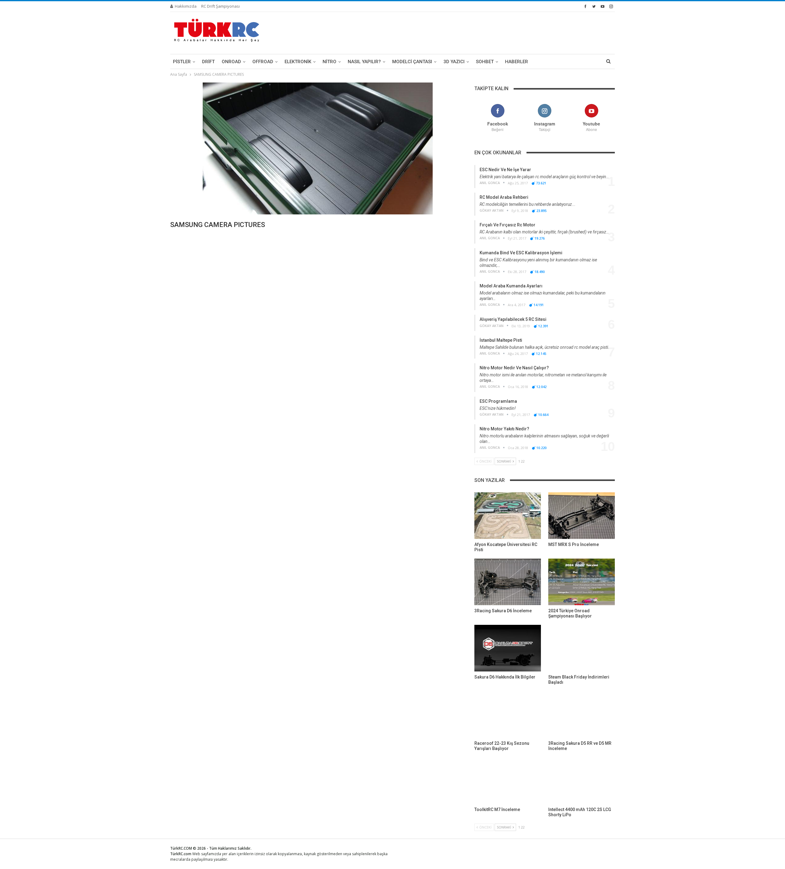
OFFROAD (262, 61)
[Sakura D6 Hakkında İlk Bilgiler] (507, 648)
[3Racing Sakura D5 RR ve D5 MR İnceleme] (581, 714)
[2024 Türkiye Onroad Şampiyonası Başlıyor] (581, 582)
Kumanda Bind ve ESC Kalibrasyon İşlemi (521, 252)
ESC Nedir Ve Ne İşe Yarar (505, 169)
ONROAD (231, 61)
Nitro (329, 61)
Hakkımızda (186, 6)
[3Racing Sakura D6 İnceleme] (507, 582)
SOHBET (485, 61)
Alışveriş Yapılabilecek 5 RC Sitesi (513, 319)
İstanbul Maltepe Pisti (501, 340)
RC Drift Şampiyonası (220, 6)
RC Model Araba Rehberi (504, 197)
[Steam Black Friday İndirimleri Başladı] (581, 648)
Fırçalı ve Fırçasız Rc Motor (507, 224)
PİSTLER (182, 61)
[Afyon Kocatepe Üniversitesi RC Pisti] (507, 515)
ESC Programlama (498, 401)
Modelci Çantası (412, 61)
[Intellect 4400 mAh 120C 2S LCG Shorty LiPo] (581, 780)
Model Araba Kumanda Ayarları (511, 285)
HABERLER (516, 61)
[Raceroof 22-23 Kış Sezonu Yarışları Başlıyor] (507, 714)
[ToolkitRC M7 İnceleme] (507, 780)
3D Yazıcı (454, 61)
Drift (208, 61)
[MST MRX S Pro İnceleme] (581, 515)
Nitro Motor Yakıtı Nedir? (504, 428)
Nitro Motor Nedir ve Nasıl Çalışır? (514, 367)
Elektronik (298, 61)
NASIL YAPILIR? (364, 61)
